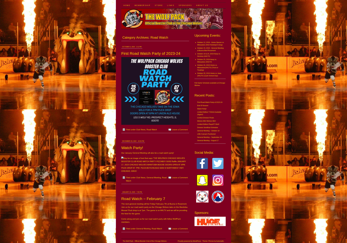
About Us (202, 5)
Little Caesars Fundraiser (206, 134)
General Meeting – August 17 (208, 140)
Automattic (220, 241)
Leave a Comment (180, 129)
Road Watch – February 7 (143, 199)
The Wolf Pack (128, 241)
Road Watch (152, 129)
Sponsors (185, 5)
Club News (140, 129)
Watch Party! (132, 148)
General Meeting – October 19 (208, 131)
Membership (142, 5)
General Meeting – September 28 (209, 137)
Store (159, 5)
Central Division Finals (205, 118)
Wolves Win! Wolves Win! (206, 121)
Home (126, 5)
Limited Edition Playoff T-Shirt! (208, 124)
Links (170, 5)
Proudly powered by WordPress (189, 241)
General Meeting (154, 177)
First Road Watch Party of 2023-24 (150, 53)
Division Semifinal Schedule (207, 127)
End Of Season (202, 106)
